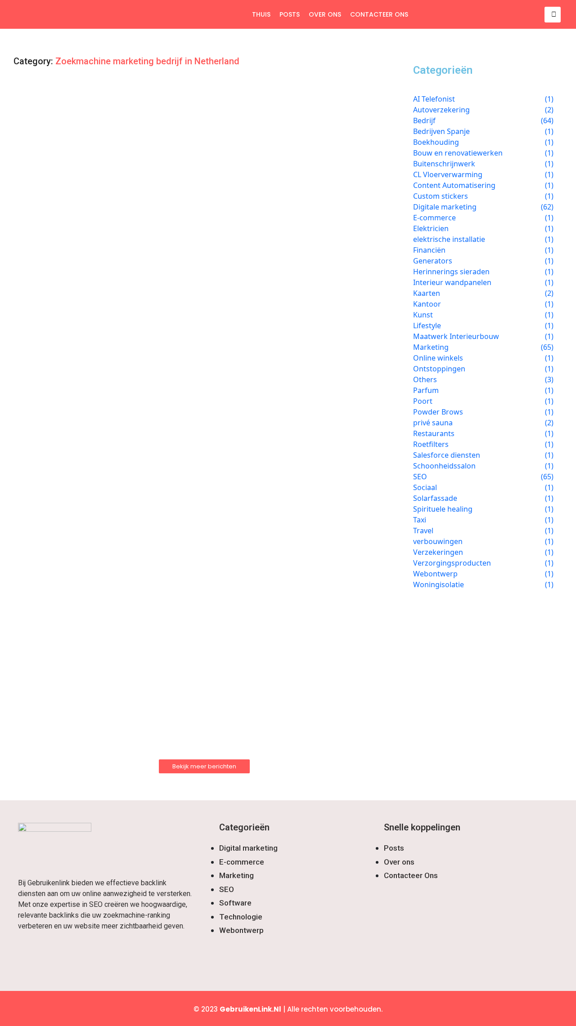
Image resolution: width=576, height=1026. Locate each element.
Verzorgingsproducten (61, 187)
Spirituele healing (54, 428)
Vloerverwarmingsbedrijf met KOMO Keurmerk (119, 362)
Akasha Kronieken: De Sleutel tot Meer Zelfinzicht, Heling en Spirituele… (172, 443)
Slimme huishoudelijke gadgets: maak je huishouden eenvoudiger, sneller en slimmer (200, 282)
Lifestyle (39, 267)
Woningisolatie (49, 589)
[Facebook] (29, 954)
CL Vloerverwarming (57, 347)
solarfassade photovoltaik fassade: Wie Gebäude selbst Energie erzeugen (178, 121)
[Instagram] (56, 954)
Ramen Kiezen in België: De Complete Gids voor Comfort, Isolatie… (161, 524)
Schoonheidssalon (54, 690)
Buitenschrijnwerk (54, 509)
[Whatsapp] (82, 954)
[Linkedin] (109, 954)
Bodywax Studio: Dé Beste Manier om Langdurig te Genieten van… (160, 704)
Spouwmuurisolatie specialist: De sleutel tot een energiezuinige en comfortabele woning (191, 609)
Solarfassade (46, 107)
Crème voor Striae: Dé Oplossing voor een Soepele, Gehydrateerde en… (171, 202)
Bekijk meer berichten (204, 766)
